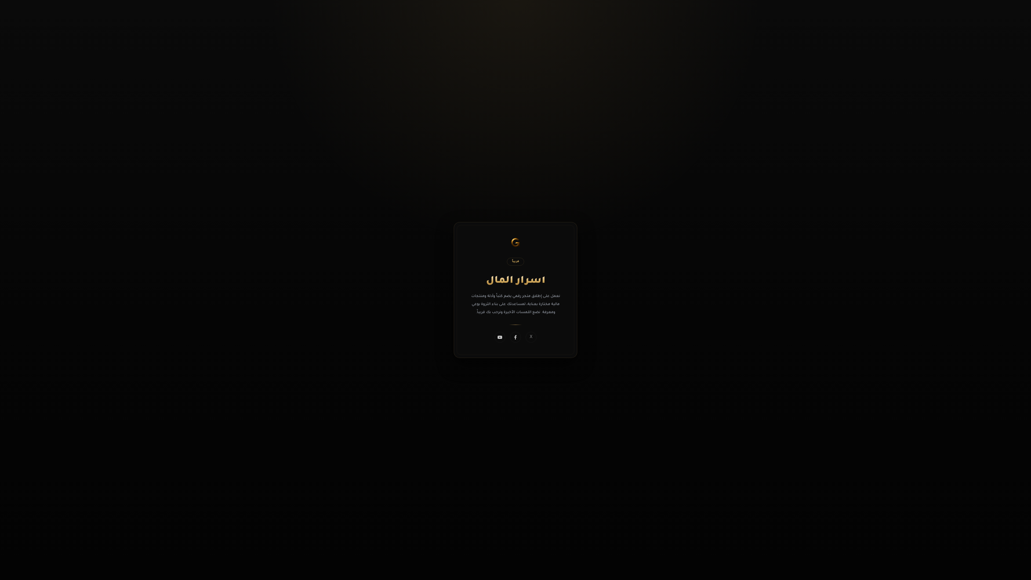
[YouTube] (500, 337)
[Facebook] (515, 337)
